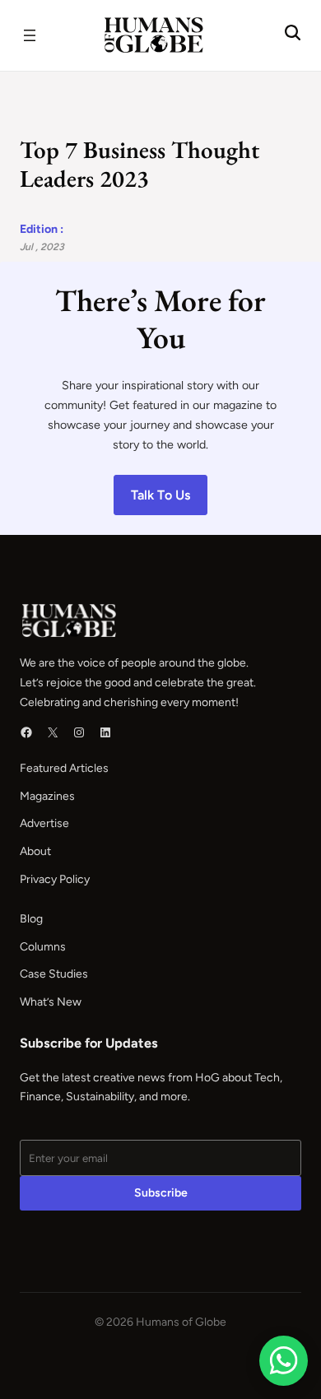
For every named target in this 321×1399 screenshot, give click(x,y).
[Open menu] (30, 35)
